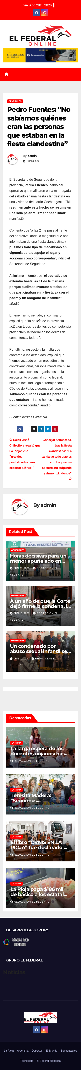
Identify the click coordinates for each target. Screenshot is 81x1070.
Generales (15, 101)
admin (32, 156)
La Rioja (16, 743)
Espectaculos (69, 1050)
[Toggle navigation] (43, 74)
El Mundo (51, 1050)
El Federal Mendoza (49, 1060)
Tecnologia (26, 1060)
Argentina (22, 1050)
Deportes (37, 1050)
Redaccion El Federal (31, 761)
